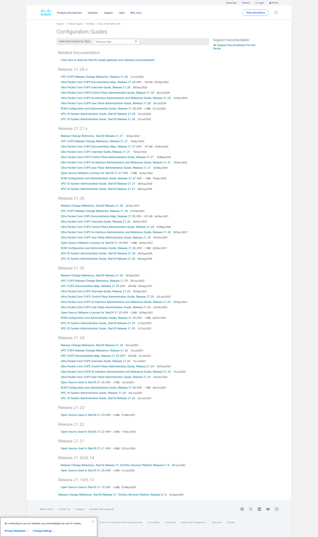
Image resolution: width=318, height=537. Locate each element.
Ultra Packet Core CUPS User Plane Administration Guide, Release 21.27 (106, 167)
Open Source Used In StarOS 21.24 (83, 382)
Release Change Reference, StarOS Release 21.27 (92, 136)
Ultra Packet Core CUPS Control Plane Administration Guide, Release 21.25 (107, 296)
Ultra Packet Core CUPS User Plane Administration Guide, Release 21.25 (106, 307)
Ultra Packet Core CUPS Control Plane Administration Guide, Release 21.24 (107, 366)
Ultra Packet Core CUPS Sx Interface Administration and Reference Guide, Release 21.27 (116, 162)
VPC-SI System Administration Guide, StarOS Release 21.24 (98, 398)
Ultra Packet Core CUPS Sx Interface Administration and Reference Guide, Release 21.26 (116, 232)
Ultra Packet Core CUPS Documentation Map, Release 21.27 (98, 146)
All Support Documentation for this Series (234, 47)
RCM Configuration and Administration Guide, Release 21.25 (98, 317)
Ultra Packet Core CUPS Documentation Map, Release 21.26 (98, 216)
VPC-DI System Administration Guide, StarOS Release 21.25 (98, 323)
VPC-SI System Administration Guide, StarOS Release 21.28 (98, 119)
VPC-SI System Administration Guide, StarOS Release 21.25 (98, 328)
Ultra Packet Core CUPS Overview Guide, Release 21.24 (95, 361)
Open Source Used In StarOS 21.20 (83, 470)
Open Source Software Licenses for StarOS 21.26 (91, 242)
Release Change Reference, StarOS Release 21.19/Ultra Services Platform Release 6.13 (112, 494)
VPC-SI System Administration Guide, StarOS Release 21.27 (98, 189)
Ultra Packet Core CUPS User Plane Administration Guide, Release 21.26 (106, 237)
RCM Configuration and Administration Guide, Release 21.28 (98, 108)
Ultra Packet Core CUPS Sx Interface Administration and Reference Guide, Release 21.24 (116, 371)
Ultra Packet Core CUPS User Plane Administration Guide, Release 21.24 (106, 377)
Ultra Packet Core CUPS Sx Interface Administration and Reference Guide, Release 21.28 (116, 98)
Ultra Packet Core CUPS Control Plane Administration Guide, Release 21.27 (107, 157)
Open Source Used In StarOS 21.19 (83, 487)
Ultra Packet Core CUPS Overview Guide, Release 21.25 (95, 291)
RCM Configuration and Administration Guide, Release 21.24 (98, 387)
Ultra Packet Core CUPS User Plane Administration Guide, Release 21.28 (106, 103)
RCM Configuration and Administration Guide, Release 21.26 (98, 248)
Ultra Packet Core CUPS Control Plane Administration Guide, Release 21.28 (107, 92)
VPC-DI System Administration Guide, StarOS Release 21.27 (98, 183)
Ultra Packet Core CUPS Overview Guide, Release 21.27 (95, 151)
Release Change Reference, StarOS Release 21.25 (92, 275)
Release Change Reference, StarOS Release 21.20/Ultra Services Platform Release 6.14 (115, 465)
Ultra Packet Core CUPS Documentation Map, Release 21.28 (98, 82)
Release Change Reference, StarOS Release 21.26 (92, 205)
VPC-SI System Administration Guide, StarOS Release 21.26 (98, 258)
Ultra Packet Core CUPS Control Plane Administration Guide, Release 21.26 (107, 227)
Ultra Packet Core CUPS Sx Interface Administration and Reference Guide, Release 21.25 (116, 302)
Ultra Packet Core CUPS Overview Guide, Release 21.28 (95, 87)
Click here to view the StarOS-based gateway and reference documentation (107, 60)
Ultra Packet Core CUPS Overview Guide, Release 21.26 (95, 221)
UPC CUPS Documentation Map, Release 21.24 (90, 355)
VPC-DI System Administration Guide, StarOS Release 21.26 (98, 253)
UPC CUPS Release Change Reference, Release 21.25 (94, 280)
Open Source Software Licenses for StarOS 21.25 (91, 312)
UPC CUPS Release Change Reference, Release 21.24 (94, 350)
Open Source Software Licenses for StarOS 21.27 (91, 173)
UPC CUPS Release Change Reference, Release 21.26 (94, 211)
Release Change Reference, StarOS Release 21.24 (92, 345)
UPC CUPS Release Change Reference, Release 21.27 (94, 141)
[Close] (93, 521)
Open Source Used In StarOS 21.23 (83, 415)
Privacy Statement (15, 530)
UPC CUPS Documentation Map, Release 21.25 (90, 286)
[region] (48, 527)
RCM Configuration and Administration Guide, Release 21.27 (98, 178)
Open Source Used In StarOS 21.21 (83, 448)
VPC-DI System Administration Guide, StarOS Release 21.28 (98, 114)
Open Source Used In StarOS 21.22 (83, 431)
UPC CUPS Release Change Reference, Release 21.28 (94, 76)
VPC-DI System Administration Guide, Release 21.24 (93, 393)
